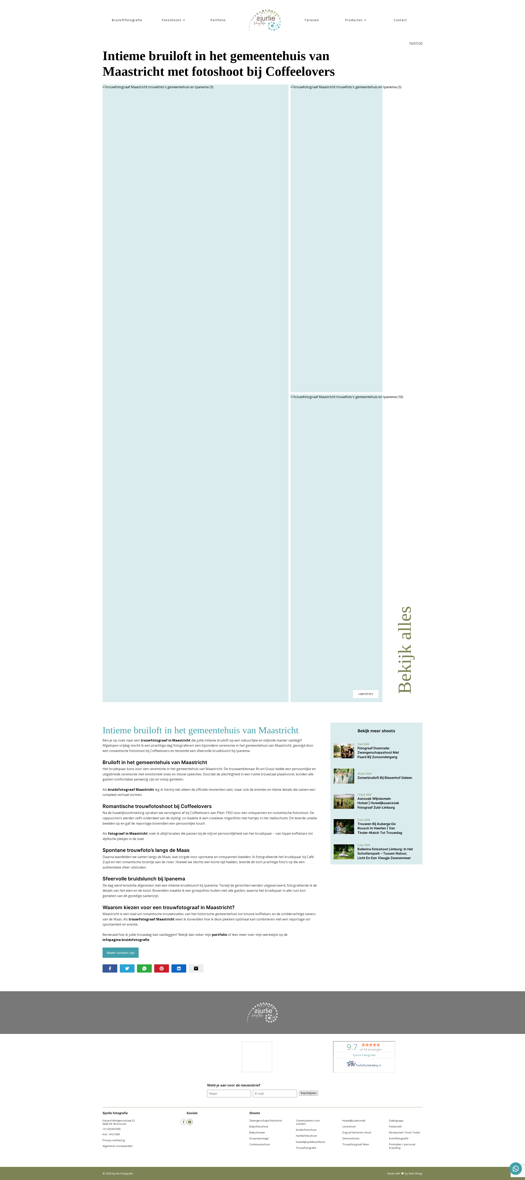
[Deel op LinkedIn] (178, 968)
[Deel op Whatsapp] (144, 968)
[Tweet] (127, 968)
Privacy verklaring (114, 1140)
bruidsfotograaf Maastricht (131, 789)
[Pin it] (161, 968)
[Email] (196, 968)
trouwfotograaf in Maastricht (166, 740)
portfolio (219, 934)
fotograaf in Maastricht (128, 833)
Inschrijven (308, 1093)
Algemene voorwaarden (118, 1146)
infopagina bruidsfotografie (126, 939)
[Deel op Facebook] (110, 968)
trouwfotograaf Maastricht (152, 919)
